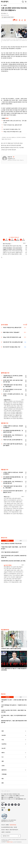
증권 (3, 731)
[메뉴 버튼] (25, 1)
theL (3, 739)
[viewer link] (25, 36)
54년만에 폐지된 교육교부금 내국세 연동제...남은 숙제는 (13, 560)
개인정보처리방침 (13, 824)
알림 (3, 783)
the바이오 (4, 744)
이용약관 (15, 827)
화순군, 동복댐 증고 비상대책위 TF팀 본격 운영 (11, 543)
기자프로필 (4, 774)
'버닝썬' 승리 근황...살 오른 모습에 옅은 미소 (12, 439)
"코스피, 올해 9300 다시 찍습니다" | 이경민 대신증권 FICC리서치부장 (14, 669)
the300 (4, 735)
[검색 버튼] (22, 1)
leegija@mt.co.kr (11, 158)
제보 (3, 778)
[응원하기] (13, 157)
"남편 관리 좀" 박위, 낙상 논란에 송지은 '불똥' (13, 342)
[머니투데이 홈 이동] (5, 791)
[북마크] (25, 20)
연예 (3, 761)
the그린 (3, 748)
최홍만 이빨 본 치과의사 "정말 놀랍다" (11, 332)
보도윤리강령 (7, 832)
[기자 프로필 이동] (4, 158)
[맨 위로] (25, 838)
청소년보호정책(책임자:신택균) (7, 827)
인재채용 (7, 824)
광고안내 (3, 829)
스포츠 (3, 765)
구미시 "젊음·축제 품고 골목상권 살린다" (10, 552)
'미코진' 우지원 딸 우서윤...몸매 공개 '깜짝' (12, 125)
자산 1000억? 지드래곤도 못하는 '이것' (11, 129)
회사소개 (3, 824)
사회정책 (5, 5)
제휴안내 (7, 829)
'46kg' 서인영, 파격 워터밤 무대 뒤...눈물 (12, 131)
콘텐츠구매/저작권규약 (14, 829)
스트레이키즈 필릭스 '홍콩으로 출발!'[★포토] (11, 648)
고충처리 (3, 832)
